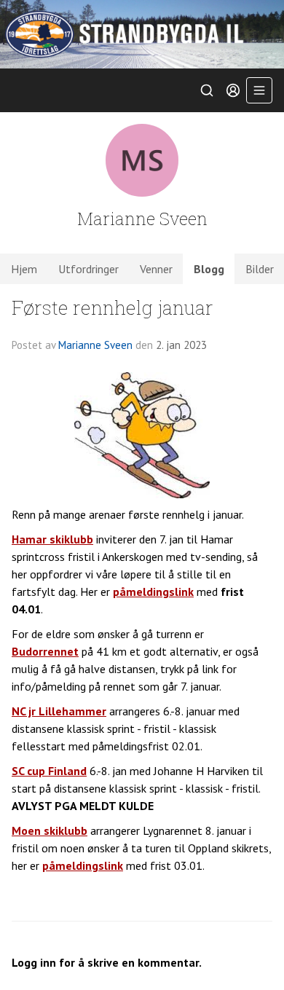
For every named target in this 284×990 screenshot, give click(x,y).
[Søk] (207, 90)
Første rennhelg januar (112, 307)
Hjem (24, 269)
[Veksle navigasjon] (259, 90)
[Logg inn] (233, 90)
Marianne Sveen (95, 345)
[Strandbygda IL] (142, 34)
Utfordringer (88, 269)
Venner (156, 269)
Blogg (209, 269)
